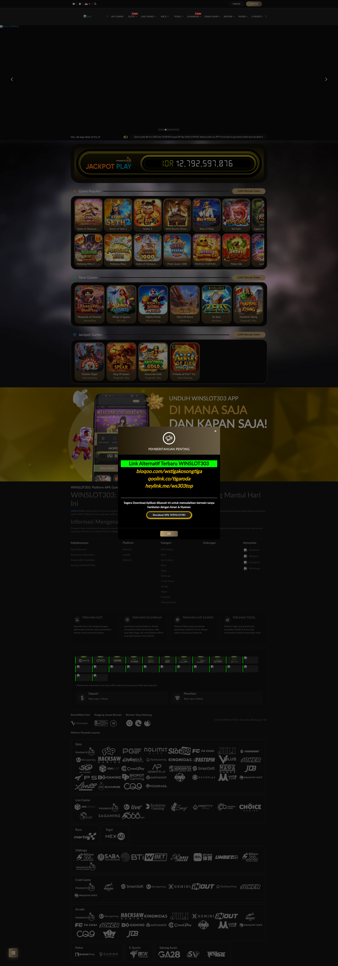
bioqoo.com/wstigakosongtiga (169, 471)
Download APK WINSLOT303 (169, 515)
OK (169, 533)
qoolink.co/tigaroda (169, 478)
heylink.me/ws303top (169, 486)
